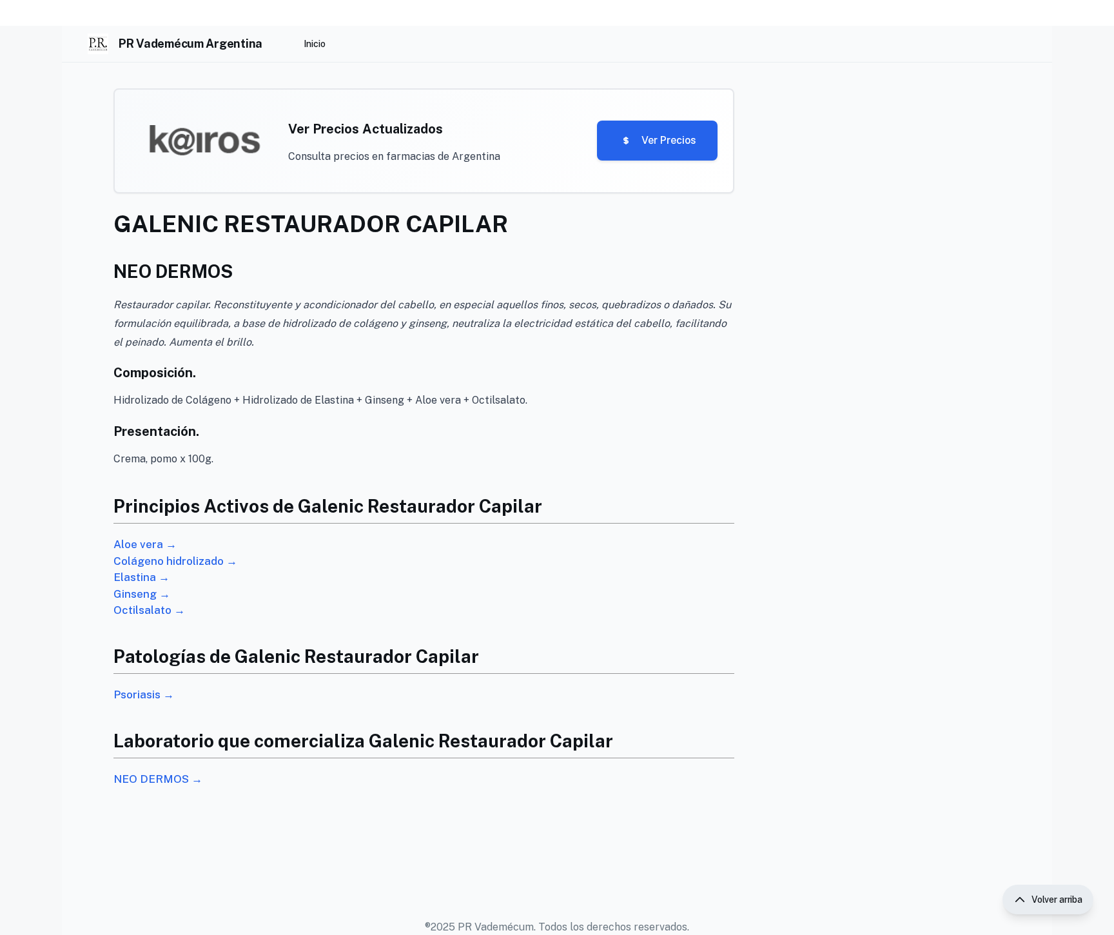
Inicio (315, 44)
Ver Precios (668, 140)
